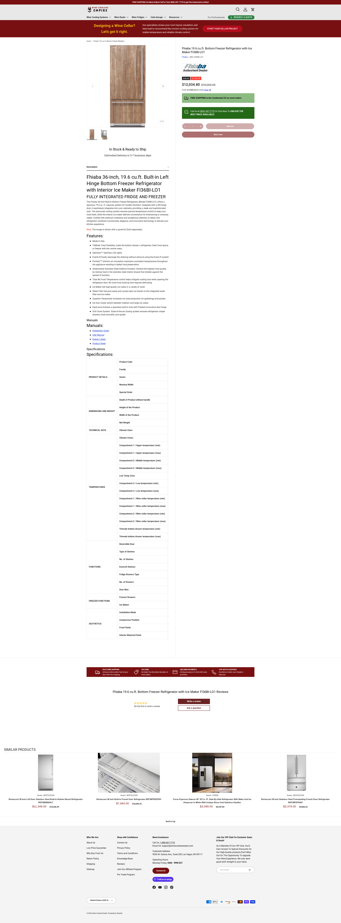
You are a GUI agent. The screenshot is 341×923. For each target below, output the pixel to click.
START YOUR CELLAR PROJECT (222, 28)
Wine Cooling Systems (97, 17)
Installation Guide (100, 330)
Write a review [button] (194, 701)
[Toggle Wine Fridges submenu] (146, 17)
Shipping (91, 864)
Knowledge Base (125, 858)
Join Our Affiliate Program (129, 869)
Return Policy (93, 858)
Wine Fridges (138, 17)
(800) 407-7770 (207, 111)
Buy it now (218, 135)
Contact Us (122, 842)
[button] (128, 167)
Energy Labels (99, 339)
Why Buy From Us (95, 853)
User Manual (98, 335)
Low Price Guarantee (96, 848)
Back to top (170, 821)
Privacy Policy (123, 848)
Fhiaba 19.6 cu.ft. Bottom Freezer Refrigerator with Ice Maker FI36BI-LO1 (109, 41)
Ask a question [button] (194, 708)
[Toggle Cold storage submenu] (165, 17)
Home (89, 41)
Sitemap (90, 869)
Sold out (230, 126)
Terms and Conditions (127, 853)
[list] (128, 86)
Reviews (121, 864)
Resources (174, 17)
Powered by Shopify (115, 913)
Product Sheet (99, 343)
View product (46, 775)
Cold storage (157, 17)
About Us (91, 842)
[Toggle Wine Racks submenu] (127, 17)
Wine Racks (119, 17)
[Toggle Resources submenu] (181, 17)
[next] (334, 783)
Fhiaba (185, 57)
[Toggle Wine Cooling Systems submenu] (110, 17)
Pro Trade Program (126, 874)
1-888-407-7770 (167, 842)
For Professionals (216, 17)
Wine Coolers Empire (99, 913)
